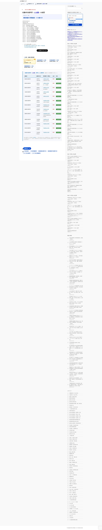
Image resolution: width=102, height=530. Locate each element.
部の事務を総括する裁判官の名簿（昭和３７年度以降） (35, 45)
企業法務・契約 (72, 480)
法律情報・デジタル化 (73, 508)
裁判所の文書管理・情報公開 (74, 423)
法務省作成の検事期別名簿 (71, 144)
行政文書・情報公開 (72, 496)
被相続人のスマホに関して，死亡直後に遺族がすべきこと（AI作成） (76, 256)
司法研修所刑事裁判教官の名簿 (30, 47)
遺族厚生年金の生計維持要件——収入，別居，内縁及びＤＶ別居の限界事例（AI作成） (76, 379)
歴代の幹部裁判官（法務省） (74, 417)
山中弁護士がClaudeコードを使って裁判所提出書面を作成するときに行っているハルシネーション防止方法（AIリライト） (75, 214)
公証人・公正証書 (72, 474)
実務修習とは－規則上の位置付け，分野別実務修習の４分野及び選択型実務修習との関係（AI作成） (76, 368)
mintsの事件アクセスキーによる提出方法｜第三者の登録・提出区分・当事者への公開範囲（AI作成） (76, 251)
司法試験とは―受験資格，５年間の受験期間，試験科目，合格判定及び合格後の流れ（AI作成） (74, 91)
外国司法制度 (71, 410)
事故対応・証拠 (72, 449)
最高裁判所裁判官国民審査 (73, 419)
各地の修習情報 (72, 426)
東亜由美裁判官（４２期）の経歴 (73, 59)
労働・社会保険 (72, 487)
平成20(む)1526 (46, 132)
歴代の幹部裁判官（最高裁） (74, 412)
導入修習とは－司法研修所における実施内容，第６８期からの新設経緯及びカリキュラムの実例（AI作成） (76, 358)
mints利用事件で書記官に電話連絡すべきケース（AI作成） (75, 243)
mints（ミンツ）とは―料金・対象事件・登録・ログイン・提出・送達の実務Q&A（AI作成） (74, 171)
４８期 (43, 3)
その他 (70, 517)
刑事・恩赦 (71, 464)
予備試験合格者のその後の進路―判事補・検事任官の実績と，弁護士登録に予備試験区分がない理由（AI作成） (76, 384)
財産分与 (70, 458)
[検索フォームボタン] (81, 8)
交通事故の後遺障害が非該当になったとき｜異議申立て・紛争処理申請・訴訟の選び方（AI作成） (76, 317)
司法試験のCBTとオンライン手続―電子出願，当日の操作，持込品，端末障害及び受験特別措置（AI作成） (74, 148)
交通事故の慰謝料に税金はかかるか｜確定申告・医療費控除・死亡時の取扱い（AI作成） (76, 322)
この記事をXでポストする (42, 50)
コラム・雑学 (71, 510)
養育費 (70, 455)
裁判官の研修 (71, 398)
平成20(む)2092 (46, 123)
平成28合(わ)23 (46, 104)
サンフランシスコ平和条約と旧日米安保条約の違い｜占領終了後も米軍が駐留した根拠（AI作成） (76, 311)
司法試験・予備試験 (72, 428)
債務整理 (70, 476)
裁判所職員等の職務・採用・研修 (75, 403)
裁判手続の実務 (72, 401)
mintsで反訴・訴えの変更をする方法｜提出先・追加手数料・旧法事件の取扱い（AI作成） (76, 333)
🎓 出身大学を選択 (71, 22)
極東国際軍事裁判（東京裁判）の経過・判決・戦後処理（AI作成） (76, 277)
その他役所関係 (72, 499)
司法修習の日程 (72, 432)
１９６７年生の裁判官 (26, 153)
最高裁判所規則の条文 (73, 421)
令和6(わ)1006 (46, 83)
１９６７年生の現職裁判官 (36, 153)
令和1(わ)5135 (46, 96)
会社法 (70, 471)
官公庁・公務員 (72, 492)
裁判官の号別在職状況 (71, 72)
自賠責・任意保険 (72, 448)
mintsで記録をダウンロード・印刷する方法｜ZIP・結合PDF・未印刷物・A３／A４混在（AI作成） (75, 272)
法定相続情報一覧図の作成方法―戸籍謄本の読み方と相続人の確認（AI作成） (76, 307)
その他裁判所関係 (72, 519)
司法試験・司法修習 (72, 425)
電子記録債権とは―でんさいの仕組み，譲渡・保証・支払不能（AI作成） (76, 247)
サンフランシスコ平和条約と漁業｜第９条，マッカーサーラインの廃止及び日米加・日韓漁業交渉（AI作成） (76, 266)
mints (70, 503)
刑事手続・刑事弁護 (72, 465)
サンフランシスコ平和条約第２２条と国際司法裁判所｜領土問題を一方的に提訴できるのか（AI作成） (76, 287)
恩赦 (70, 467)
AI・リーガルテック (72, 501)
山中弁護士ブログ (23, 1)
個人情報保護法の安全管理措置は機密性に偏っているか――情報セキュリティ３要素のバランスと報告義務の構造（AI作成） (76, 347)
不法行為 (70, 478)
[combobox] (74, 8)
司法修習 (70, 430)
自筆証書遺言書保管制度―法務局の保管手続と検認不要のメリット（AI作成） (76, 364)
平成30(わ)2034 (46, 100)
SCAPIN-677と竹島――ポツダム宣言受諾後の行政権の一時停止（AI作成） (76, 302)
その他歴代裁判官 (72, 408)
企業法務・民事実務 (72, 469)
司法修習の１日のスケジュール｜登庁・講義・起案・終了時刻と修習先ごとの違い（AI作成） (76, 297)
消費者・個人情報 (72, 483)
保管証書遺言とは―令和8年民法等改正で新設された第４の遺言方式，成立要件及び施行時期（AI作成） (76, 353)
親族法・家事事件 (72, 462)
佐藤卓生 (34, 137)
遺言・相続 (71, 460)
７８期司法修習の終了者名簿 (72, 99)
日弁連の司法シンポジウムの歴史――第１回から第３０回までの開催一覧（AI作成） (76, 327)
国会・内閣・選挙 (72, 494)
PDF (53, 83)
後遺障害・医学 (72, 446)
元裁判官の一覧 (72, 394)
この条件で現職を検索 (75, 24)
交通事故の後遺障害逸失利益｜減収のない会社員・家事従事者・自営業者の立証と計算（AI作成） (76, 281)
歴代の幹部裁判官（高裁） (73, 414)
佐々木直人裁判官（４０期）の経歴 (73, 225)
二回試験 (70, 435)
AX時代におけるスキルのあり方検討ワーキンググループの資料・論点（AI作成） (75, 338)
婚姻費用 (70, 453)
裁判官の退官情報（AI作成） (72, 49)
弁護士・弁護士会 (72, 437)
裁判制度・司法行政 (72, 407)
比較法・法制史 (72, 490)
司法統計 (70, 405)
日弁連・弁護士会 (72, 439)
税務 (70, 485)
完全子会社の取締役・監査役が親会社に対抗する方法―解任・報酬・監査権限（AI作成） (76, 261)
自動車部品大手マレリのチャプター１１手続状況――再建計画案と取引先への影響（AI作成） (74, 120)
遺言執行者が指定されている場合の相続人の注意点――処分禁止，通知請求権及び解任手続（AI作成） (76, 373)
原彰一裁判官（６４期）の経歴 (72, 108)
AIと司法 (70, 505)
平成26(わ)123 (46, 109)
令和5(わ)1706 (46, 87)
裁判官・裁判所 (72, 396)
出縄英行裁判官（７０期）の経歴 (73, 56)
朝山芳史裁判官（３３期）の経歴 (73, 87)
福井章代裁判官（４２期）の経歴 (73, 75)
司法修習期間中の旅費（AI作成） (74, 342)
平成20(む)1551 (46, 128)
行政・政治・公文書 (72, 489)
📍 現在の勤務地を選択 (72, 20)
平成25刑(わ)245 (46, 113)
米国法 (70, 515)
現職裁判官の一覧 (27, 148)
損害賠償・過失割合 (72, 444)
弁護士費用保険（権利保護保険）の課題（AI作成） (76, 238)
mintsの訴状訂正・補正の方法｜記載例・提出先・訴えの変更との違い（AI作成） (76, 292)
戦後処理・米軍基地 (72, 512)
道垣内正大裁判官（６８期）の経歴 (73, 80)
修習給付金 (71, 433)
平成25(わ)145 (46, 119)
